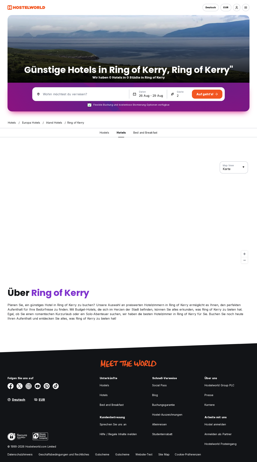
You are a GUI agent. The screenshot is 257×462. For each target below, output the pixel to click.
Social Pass (159, 385)
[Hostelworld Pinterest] (47, 386)
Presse (209, 395)
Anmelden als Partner (218, 434)
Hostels (104, 385)
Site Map (164, 454)
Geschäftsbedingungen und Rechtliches (64, 454)
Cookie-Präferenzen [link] (188, 454)
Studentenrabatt (162, 434)
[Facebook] (11, 386)
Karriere (210, 404)
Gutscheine (102, 454)
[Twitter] (20, 386)
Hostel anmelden (215, 424)
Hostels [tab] (104, 132)
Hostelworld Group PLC (219, 385)
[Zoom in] (244, 254)
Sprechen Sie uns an (113, 424)
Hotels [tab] (121, 132)
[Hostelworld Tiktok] (56, 386)
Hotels (104, 395)
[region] (128, 212)
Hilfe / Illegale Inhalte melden (118, 434)
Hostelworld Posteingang (220, 443)
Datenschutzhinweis (20, 454)
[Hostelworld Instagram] (29, 386)
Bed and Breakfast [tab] (145, 132)
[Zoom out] (244, 260)
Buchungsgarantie (163, 404)
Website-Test (143, 454)
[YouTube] (38, 386)
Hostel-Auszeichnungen (167, 414)
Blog (155, 395)
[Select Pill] (236, 7)
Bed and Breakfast (112, 404)
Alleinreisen (159, 424)
